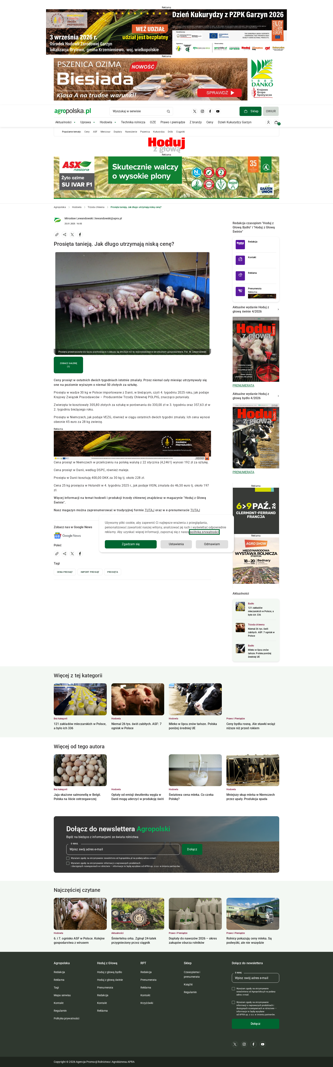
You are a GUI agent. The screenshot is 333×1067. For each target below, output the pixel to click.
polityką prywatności (204, 532)
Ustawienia (176, 544)
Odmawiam (212, 544)
